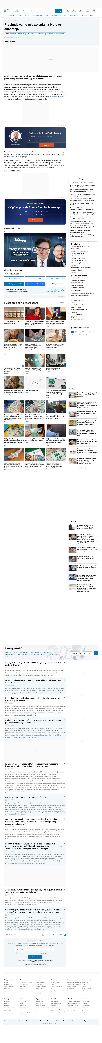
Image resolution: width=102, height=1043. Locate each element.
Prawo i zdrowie (39, 993)
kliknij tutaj (44, 964)
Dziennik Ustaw (39, 1001)
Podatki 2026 (73, 389)
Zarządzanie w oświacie (26, 1009)
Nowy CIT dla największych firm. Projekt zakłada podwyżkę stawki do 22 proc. (81, 190)
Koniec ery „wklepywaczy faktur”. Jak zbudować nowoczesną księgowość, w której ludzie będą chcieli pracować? (83, 199)
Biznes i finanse (55, 982)
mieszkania (25, 154)
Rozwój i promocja (9, 1007)
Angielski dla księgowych (48, 654)
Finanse (84, 986)
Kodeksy (37, 1011)
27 (83, 332)
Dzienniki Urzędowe (40, 1005)
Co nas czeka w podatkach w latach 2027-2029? (82, 204)
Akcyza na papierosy (76, 314)
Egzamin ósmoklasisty (25, 1012)
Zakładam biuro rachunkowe (74, 982)
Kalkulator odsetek (55, 1007)
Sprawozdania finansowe (73, 990)
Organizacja (7, 1001)
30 (93, 332)
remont (11, 157)
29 (90, 332)
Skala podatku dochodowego (74, 1011)
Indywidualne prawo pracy (26, 982)
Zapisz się (46, 145)
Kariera (58, 1021)
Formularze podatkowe (77, 287)
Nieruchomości (74, 15)
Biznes (27, 15)
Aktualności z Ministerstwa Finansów (28, 654)
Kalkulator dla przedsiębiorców (79, 251)
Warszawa (45, 211)
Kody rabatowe (86, 1005)
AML (68, 992)
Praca (36, 990)
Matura (22, 1011)
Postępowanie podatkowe (78, 280)
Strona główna (8, 20)
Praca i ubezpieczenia (56, 986)
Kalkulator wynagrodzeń (77, 253)
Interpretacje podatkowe (77, 319)
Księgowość (12, 15)
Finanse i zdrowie (55, 992)
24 (72, 332)
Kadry (20, 15)
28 (86, 332)
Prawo (46, 15)
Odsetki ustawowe (71, 1009)
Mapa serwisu (88, 1021)
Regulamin (50, 1021)
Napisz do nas (37, 278)
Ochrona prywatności (17, 1021)
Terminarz (77, 328)
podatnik (53, 96)
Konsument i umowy (40, 986)
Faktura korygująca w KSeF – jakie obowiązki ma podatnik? (80, 231)
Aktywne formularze (80, 276)
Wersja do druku (15, 278)
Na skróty (84, 999)
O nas (6, 1021)
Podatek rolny (74, 312)
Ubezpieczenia (23, 986)
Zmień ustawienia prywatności (35, 1021)
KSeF (91, 15)
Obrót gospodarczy (36, 652)
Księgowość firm (9, 980)
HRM (21, 992)
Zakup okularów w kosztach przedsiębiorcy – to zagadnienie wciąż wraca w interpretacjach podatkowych (83, 217)
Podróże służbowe (71, 1007)
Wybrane (91, 182)
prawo (62, 96)
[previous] (43, 935)
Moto (65, 15)
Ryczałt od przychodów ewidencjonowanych (77, 306)
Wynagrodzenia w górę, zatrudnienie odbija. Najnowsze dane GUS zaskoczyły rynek (82, 186)
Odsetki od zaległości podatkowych (81, 267)
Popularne (75, 182)
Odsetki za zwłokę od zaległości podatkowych (80, 297)
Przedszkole (23, 1001)
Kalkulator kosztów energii (78, 260)
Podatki (16, 652)
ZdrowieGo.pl (85, 1001)
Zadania (6, 1005)
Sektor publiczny (37, 15)
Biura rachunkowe (72, 980)
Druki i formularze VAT (77, 285)
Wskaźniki (77, 291)
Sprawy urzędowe (39, 988)
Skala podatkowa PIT (77, 300)
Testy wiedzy (23, 1014)
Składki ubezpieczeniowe (73, 1005)
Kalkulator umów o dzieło (78, 258)
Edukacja (84, 15)
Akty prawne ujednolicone (41, 1009)
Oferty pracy (85, 1012)
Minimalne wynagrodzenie (73, 1003)
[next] (65, 935)
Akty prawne (38, 999)
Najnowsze (83, 182)
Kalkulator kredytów (76, 263)
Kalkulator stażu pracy (56, 1009)
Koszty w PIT (74, 302)
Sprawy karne (38, 984)
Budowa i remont (86, 988)
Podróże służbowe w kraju (73, 1001)
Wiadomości (24, 20)
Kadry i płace (7, 1009)
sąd (14, 152)
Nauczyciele (23, 1005)
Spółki (52, 984)
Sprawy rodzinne (39, 982)
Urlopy (21, 988)
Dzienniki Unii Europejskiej (42, 1007)
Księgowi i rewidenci (10, 654)
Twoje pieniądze (56, 15)
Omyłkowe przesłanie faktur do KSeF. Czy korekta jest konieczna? (82, 235)
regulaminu (35, 953)
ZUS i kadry (47, 652)
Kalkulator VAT (75, 265)
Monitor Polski (39, 1003)
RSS (64, 1021)
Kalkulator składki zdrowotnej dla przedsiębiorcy (80, 247)
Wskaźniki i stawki (72, 999)
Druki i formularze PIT (77, 282)
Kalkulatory (77, 244)
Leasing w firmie (55, 990)
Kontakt (70, 1021)
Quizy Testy (74, 317)
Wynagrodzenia (24, 984)
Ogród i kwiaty (85, 990)
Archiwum (84, 1003)
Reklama (78, 1021)
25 (76, 332)
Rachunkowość (75, 278)
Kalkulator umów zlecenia (78, 255)
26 (79, 332)
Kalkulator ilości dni (76, 270)
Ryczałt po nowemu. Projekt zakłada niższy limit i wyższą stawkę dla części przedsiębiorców (82, 195)
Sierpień (86, 328)
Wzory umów (85, 1007)
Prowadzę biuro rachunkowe (74, 984)
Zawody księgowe (8, 990)
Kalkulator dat (74, 272)
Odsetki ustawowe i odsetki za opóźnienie (82, 293)
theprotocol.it (85, 1011)
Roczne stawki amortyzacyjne (79, 309)
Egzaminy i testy (24, 1007)
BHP (21, 990)
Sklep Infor (38, 992)
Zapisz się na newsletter (58, 278)
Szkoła (21, 1003)
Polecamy (72, 521)
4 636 (60, 935)
